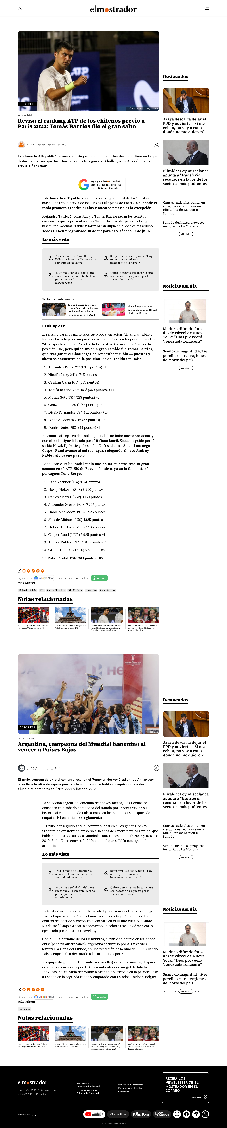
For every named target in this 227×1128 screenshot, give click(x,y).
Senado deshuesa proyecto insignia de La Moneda (183, 224)
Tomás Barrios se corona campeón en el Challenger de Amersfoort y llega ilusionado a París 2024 (83, 309)
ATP (42, 590)
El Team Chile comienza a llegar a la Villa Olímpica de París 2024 (70, 626)
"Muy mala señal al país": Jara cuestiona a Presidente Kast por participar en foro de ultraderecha (75, 278)
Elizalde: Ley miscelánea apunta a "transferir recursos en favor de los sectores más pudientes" (186, 177)
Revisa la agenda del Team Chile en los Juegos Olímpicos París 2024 (33, 626)
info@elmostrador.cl (41, 1093)
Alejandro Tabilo (27, 590)
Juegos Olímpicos (56, 590)
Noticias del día (180, 286)
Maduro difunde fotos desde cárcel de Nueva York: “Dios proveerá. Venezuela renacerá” (184, 335)
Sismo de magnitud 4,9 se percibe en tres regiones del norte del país (185, 355)
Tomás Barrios (107, 590)
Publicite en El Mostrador (130, 1084)
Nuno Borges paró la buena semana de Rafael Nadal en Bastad (142, 309)
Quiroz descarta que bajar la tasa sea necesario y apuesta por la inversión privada (131, 276)
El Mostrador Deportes (44, 144)
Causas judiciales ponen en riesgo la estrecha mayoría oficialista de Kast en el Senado (184, 208)
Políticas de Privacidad (88, 1092)
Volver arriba (24, 1114)
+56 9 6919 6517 (25, 1093)
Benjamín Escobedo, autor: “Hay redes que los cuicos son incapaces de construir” (131, 259)
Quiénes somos (84, 1082)
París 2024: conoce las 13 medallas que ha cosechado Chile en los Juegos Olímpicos (142, 627)
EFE (34, 766)
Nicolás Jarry (75, 590)
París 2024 (91, 590)
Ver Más (61, 145)
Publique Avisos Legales (130, 1087)
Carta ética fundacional (88, 1086)
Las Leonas (24, 1009)
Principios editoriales (87, 1089)
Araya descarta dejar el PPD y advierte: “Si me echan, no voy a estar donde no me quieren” (184, 125)
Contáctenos (124, 1091)
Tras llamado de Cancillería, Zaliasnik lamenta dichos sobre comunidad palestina (75, 259)
